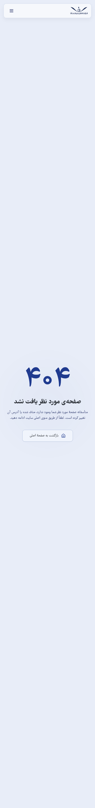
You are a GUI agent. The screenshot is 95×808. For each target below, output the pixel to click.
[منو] (11, 11)
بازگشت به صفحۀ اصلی (44, 435)
